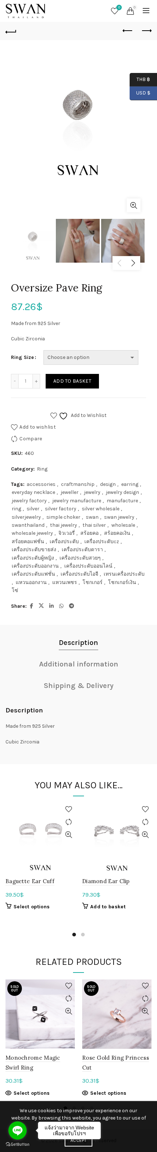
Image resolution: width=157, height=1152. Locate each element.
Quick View (68, 834)
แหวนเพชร (64, 582)
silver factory (60, 509)
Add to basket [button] (108, 907)
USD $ (143, 92)
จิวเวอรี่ (66, 533)
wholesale (123, 525)
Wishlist (119, 7)
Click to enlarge (134, 205)
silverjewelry (26, 517)
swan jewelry (119, 517)
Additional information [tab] (78, 664)
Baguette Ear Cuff (29, 881)
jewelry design (122, 492)
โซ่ (15, 590)
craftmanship (78, 484)
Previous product (128, 31)
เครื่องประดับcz (101, 541)
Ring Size (22, 357)
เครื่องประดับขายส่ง (34, 549)
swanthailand (28, 525)
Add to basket (72, 381)
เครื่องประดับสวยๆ (80, 558)
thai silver (94, 525)
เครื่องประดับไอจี (79, 574)
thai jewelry (63, 525)
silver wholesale (100, 509)
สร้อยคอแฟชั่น (28, 541)
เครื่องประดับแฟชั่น (33, 574)
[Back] (11, 31)
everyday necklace (33, 492)
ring (16, 509)
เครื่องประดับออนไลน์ (88, 566)
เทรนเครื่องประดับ (124, 574)
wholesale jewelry (32, 533)
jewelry (92, 492)
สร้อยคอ (89, 533)
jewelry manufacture (76, 501)
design (108, 484)
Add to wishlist (37, 427)
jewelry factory (29, 501)
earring (129, 484)
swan (92, 517)
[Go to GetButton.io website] (17, 1144)
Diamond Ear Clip (106, 881)
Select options (32, 907)
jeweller (69, 492)
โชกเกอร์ (93, 582)
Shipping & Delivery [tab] (79, 685)
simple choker (63, 517)
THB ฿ (140, 79)
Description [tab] (78, 642)
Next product (146, 31)
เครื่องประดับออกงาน (35, 566)
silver (33, 509)
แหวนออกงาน (31, 582)
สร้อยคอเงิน (117, 533)
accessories (41, 484)
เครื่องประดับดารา (82, 549)
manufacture (122, 501)
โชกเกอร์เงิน (122, 582)
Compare (30, 439)
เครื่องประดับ (64, 541)
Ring (42, 469)
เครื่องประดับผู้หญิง (33, 558)
